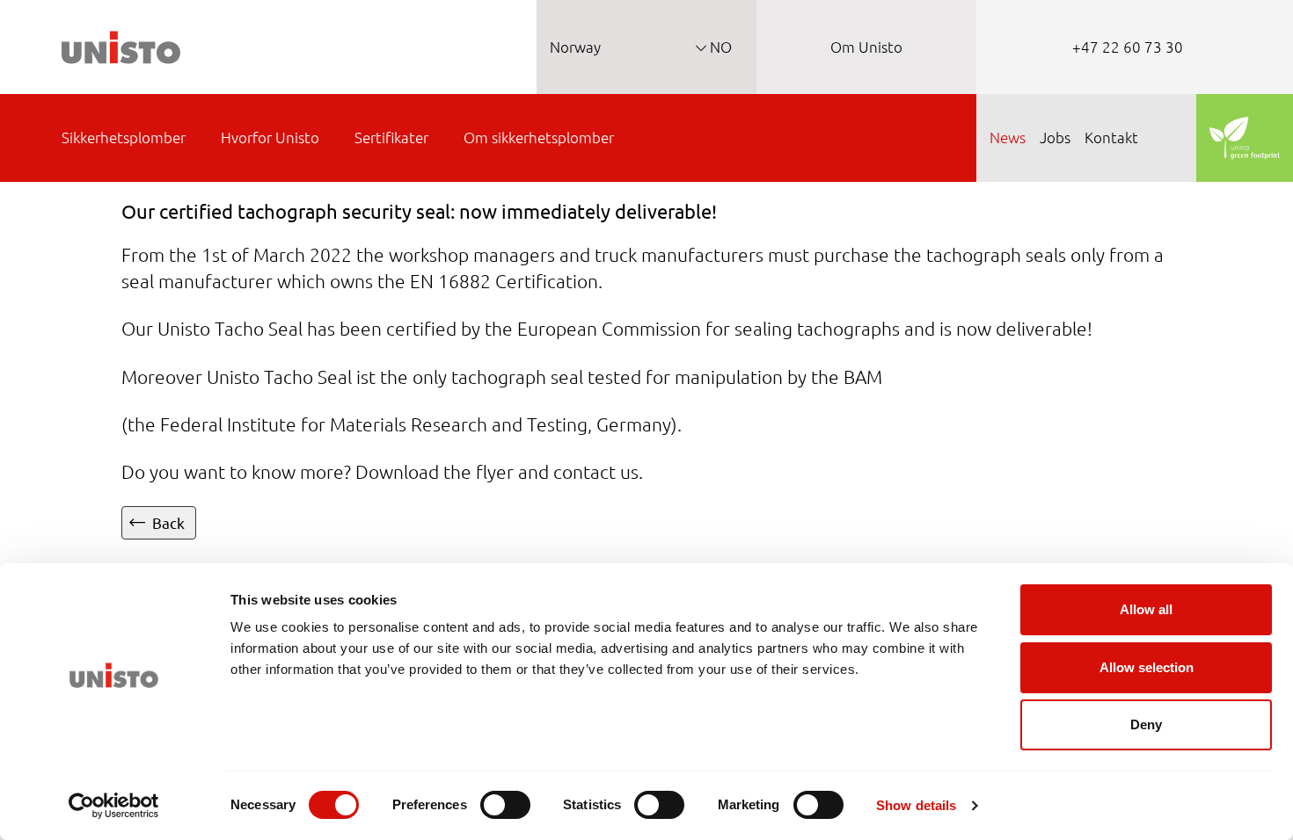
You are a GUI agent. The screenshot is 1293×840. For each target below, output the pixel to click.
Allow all (1146, 609)
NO (719, 46)
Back (168, 522)
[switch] (505, 805)
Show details (916, 805)
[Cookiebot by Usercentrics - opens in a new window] (114, 806)
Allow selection (1146, 667)
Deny (1146, 724)
